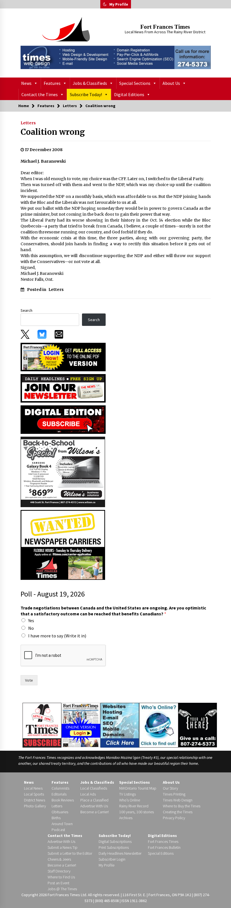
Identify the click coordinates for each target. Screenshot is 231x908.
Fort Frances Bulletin (164, 847)
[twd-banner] (116, 57)
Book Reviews (63, 800)
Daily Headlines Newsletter (120, 853)
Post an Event (58, 882)
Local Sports (34, 794)
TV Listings (127, 794)
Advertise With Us (94, 805)
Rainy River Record (133, 805)
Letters (28, 122)
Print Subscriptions (114, 847)
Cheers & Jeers (59, 859)
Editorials (59, 794)
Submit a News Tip (62, 847)
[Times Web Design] (119, 724)
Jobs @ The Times (62, 888)
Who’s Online (129, 800)
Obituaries (60, 811)
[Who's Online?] (158, 724)
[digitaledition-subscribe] (63, 419)
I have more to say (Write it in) (57, 636)
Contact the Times (39, 94)
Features (52, 83)
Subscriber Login (112, 859)
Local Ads (88, 794)
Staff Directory (59, 871)
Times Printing (174, 794)
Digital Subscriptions (115, 841)
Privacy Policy (174, 817)
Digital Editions (129, 94)
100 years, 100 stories (136, 811)
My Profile (118, 4)
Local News (33, 788)
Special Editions (161, 853)
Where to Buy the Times (181, 805)
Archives (125, 817)
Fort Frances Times (165, 26)
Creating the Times (177, 811)
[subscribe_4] (63, 387)
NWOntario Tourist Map (137, 788)
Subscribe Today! (86, 94)
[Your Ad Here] (197, 725)
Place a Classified (94, 800)
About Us (171, 83)
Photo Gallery (35, 805)
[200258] (63, 471)
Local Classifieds (93, 788)
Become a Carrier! (94, 811)
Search (26, 310)
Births (56, 817)
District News (34, 800)
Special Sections (134, 83)
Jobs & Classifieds (90, 83)
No (31, 628)
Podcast (58, 829)
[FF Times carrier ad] (63, 544)
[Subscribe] (42, 725)
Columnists (60, 788)
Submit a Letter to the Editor (70, 853)
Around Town (62, 823)
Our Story (170, 788)
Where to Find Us (61, 877)
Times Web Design (177, 800)
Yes (31, 620)
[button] (104, 4)
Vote (29, 680)
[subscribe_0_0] (63, 356)
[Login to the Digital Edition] (80, 724)
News (26, 83)
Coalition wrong (53, 132)
